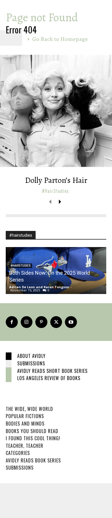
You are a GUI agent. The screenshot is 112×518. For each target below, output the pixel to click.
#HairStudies (55, 191)
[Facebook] (12, 322)
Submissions (31, 363)
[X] (56, 322)
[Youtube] (71, 322)
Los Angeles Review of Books (48, 378)
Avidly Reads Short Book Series (52, 370)
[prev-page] (50, 201)
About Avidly (31, 355)
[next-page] (59, 201)
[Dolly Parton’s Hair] (56, 111)
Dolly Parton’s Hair (56, 180)
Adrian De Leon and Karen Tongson (39, 287)
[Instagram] (27, 322)
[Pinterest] (41, 322)
